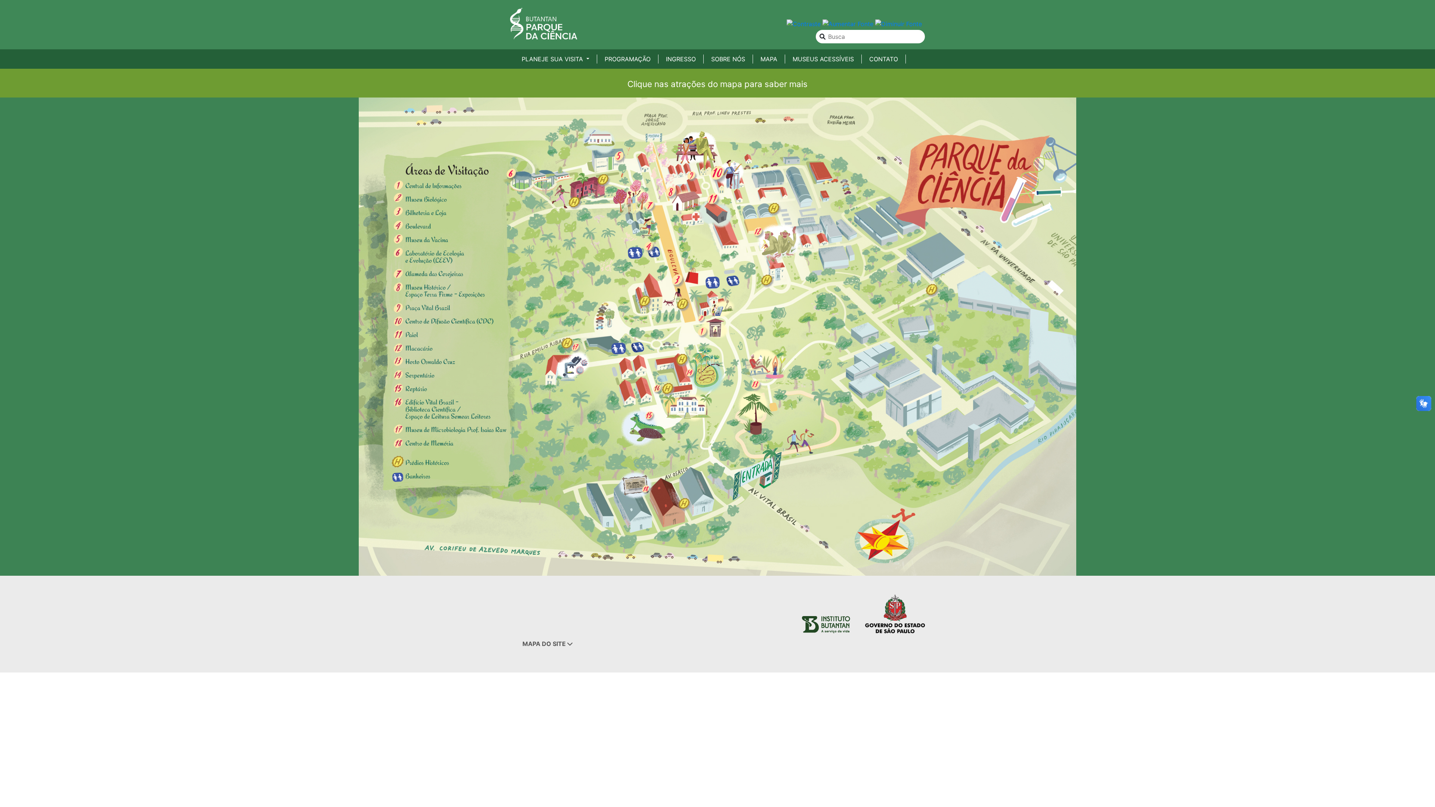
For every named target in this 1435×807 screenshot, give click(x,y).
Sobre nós (728, 59)
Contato (883, 59)
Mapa (768, 59)
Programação (628, 59)
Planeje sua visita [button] (553, 59)
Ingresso (681, 59)
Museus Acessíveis (823, 59)
